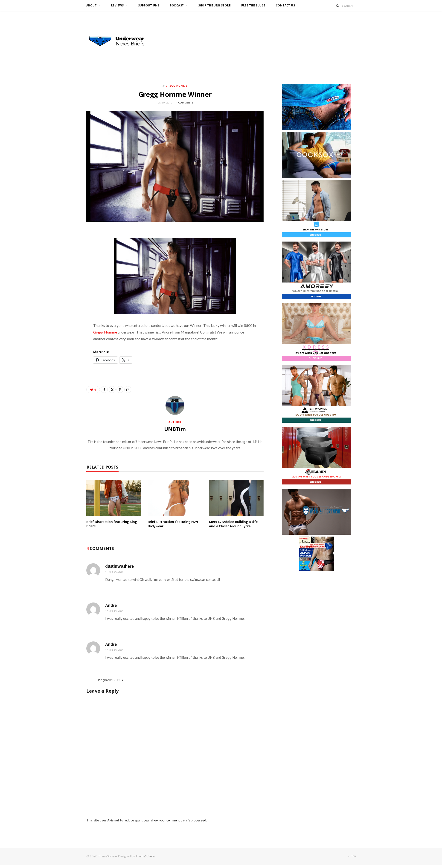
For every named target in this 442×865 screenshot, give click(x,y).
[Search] (337, 5)
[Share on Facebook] (104, 389)
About (91, 5)
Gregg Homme (176, 85)
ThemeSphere (145, 856)
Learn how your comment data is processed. (175, 820)
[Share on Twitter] (112, 389)
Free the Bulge (253, 5)
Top (353, 856)
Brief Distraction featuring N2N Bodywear (173, 524)
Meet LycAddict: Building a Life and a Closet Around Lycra (233, 524)
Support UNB (149, 5)
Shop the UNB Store (214, 5)
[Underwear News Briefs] (120, 41)
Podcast (177, 5)
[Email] (127, 389)
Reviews (117, 5)
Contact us (285, 5)
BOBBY (118, 680)
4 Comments (184, 102)
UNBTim (175, 429)
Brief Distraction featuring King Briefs (111, 524)
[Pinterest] (119, 389)
